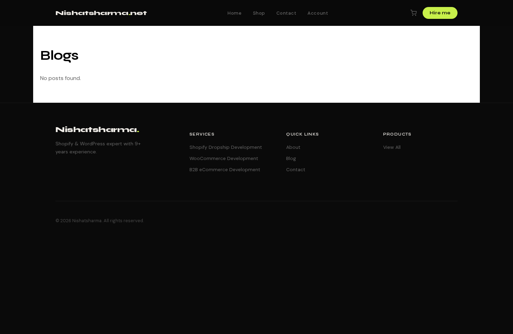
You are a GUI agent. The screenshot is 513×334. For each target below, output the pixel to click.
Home (234, 13)
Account (317, 13)
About (293, 147)
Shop (259, 13)
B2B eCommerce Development (224, 169)
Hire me (440, 13)
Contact (286, 13)
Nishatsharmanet (101, 13)
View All (392, 147)
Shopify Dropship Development (225, 147)
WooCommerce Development (223, 158)
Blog (291, 158)
